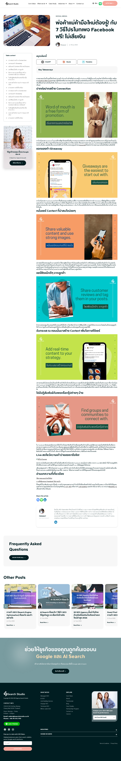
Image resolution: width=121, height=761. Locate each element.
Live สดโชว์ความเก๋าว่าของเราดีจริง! (18, 83)
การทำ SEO (68, 487)
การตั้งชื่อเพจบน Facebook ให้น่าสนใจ (48, 481)
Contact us (80, 4)
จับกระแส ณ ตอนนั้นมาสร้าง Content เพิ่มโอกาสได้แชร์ (17, 73)
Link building (83, 487)
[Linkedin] (45, 499)
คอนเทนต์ (82, 145)
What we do (41, 4)
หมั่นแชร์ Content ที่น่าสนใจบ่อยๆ (19, 66)
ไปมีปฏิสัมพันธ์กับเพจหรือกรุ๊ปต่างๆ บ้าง (17, 78)
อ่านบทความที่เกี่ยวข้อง (15, 87)
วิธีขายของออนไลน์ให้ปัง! (44, 478)
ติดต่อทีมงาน (113, 487)
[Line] (41, 499)
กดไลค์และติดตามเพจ (44, 81)
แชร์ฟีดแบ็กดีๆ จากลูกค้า (16, 69)
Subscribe (18, 749)
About (71, 4)
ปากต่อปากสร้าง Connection (17, 60)
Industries (61, 4)
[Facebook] (38, 499)
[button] (115, 606)
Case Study (52, 4)
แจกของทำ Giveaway (15, 63)
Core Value (32, 4)
